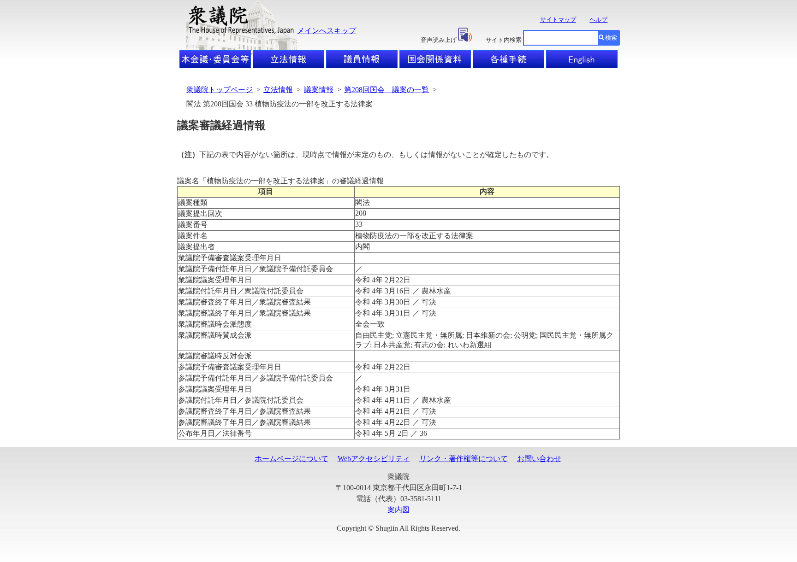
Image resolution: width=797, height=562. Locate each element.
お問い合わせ (539, 458)
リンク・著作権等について (463, 458)
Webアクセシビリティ (374, 458)
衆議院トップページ (219, 90)
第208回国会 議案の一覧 (386, 90)
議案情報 (318, 90)
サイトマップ (558, 19)
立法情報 (278, 90)
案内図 (398, 510)
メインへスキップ (326, 31)
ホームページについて (291, 458)
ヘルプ (598, 19)
